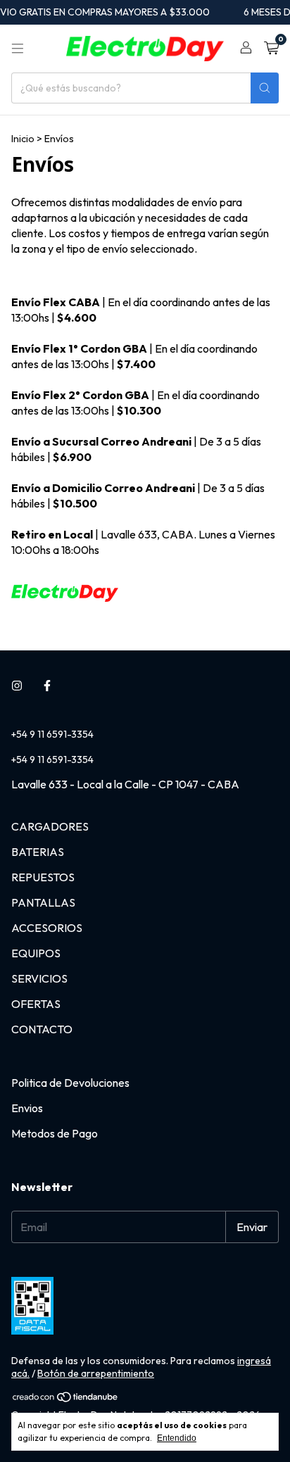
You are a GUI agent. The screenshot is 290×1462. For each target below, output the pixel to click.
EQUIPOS (36, 953)
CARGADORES (50, 826)
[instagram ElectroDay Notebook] (17, 686)
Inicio (22, 138)
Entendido (176, 1438)
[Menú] (17, 48)
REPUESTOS (43, 877)
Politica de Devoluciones (70, 1083)
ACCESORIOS (46, 928)
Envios (27, 1108)
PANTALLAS (43, 902)
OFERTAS (36, 1004)
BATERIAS (37, 852)
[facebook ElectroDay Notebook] (47, 686)
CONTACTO (41, 1029)
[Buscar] (265, 88)
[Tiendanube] (65, 1399)
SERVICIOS (39, 978)
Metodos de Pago (54, 1133)
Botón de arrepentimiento (95, 1373)
